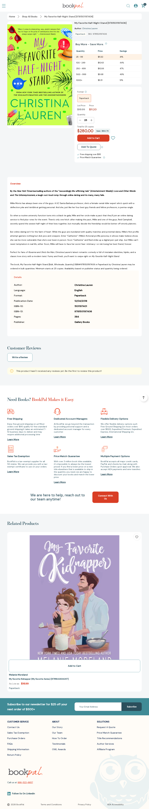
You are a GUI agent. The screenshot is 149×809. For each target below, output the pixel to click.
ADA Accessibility (115, 804)
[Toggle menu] (3, 5)
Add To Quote (88, 147)
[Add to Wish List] (137, 537)
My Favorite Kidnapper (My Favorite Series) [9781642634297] (39, 679)
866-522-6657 (25, 782)
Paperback (84, 98)
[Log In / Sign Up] (135, 5)
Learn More (13, 439)
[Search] (128, 5)
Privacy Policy (84, 804)
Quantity (81, 114)
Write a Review (20, 357)
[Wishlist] (113, 138)
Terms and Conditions (51, 804)
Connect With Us (105, 497)
